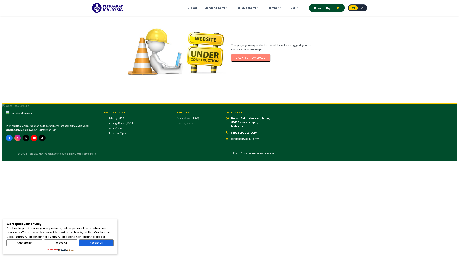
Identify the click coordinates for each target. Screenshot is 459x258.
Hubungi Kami (185, 123)
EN (362, 7)
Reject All (61, 243)
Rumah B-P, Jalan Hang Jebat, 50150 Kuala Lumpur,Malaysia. (250, 122)
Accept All (96, 243)
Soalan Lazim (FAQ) (188, 118)
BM (353, 7)
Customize (24, 243)
